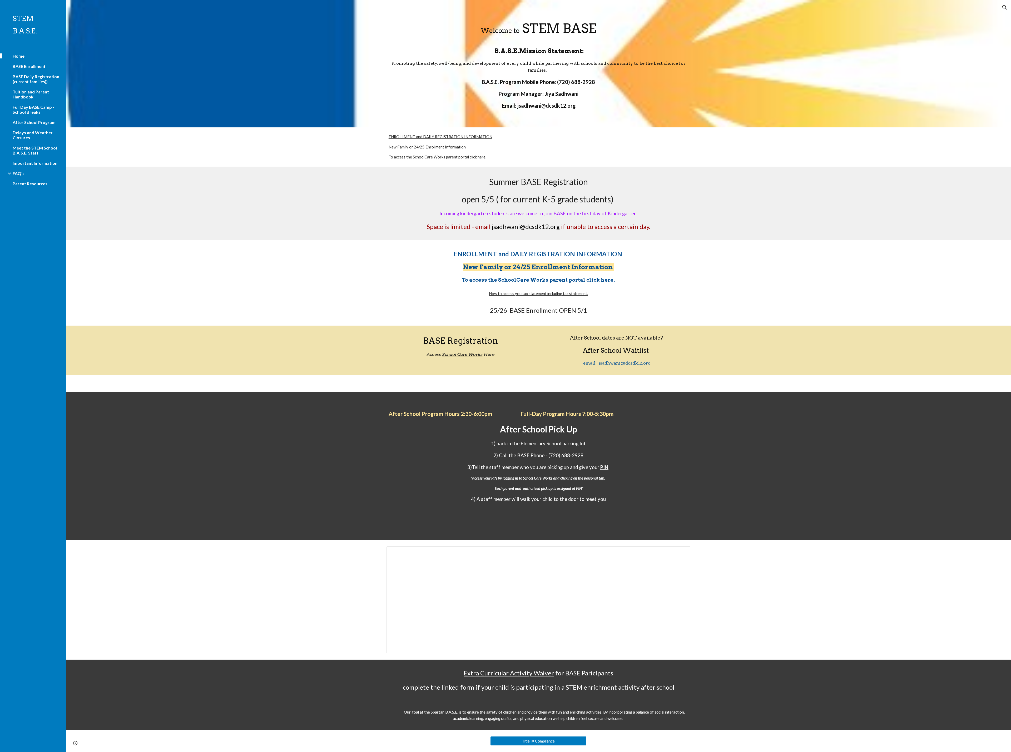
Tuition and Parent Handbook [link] (31, 94)
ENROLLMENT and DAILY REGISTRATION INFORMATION (440, 137)
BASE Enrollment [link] (29, 66)
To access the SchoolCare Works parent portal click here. (437, 157)
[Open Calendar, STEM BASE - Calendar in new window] (680, 553)
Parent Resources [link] (30, 183)
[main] (538, 28)
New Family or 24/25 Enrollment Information (427, 147)
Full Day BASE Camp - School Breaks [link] (33, 109)
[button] (1004, 7)
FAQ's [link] (18, 173)
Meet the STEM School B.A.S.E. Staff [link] (35, 150)
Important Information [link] (35, 163)
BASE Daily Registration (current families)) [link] (36, 79)
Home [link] (18, 55)
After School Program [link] (34, 122)
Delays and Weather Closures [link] (33, 135)
